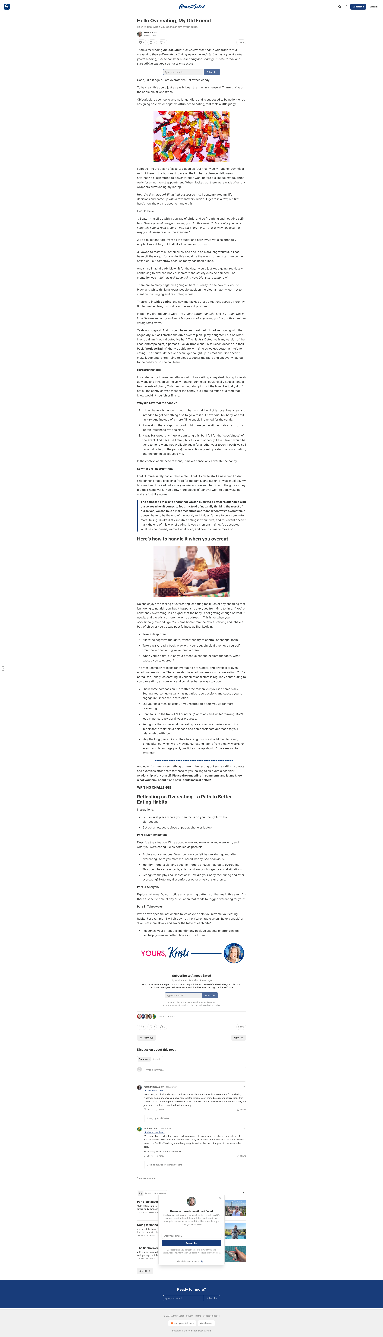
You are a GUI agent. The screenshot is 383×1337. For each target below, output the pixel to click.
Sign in (374, 6)
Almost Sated (172, 50)
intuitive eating (161, 301)
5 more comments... (146, 1178)
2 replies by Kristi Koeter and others (164, 1164)
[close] (220, 1198)
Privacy (189, 1315)
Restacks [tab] (156, 1059)
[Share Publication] (346, 7)
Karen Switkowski (153, 1086)
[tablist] (150, 1059)
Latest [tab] (148, 1193)
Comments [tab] (144, 1059)
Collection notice (211, 1315)
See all (143, 1270)
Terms (198, 1315)
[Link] (132, 538)
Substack (176, 1330)
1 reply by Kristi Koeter (158, 1118)
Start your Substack (183, 1323)
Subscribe (358, 6)
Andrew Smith (151, 1128)
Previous (148, 1037)
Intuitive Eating (156, 348)
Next (236, 1037)
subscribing (188, 59)
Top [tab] (140, 1193)
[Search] (340, 7)
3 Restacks (171, 1016)
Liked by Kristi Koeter (155, 1090)
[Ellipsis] (244, 1086)
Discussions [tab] (160, 1193)
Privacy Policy (214, 1252)
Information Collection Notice (190, 1252)
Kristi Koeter (150, 33)
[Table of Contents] (3, 668)
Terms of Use (206, 1249)
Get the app (206, 1323)
